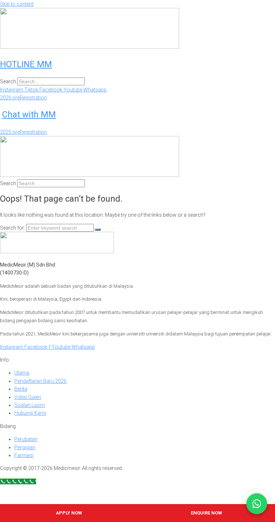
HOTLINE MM (26, 64)
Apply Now (69, 513)
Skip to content (17, 4)
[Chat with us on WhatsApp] (256, 503)
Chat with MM (29, 114)
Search (8, 81)
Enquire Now (206, 513)
